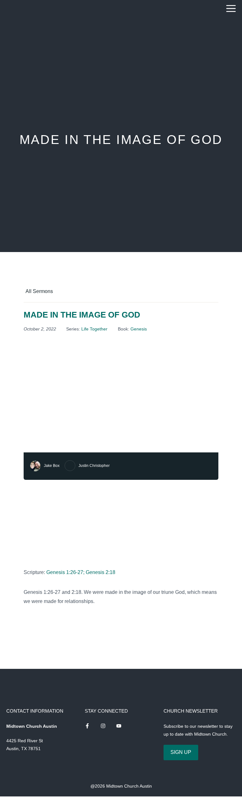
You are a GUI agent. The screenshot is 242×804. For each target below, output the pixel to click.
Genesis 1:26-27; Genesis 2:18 (80, 572)
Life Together (94, 328)
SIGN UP (180, 752)
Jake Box (52, 465)
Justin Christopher (94, 465)
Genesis (138, 328)
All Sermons (39, 291)
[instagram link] (87, 725)
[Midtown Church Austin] (23, 9)
